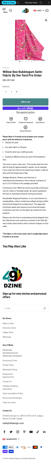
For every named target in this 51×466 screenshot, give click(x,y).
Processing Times (10, 360)
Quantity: (6, 86)
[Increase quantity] (16, 91)
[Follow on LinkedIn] (44, 432)
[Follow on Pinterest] (24, 432)
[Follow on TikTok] (37, 432)
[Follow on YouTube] (31, 432)
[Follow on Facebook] (4, 432)
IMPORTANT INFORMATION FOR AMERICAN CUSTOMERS (12, 353)
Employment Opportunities (8, 375)
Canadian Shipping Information (10, 387)
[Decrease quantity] (6, 91)
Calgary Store (8, 332)
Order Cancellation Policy (13, 393)
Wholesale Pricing (10, 369)
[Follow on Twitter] (11, 432)
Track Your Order (9, 402)
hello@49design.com (13, 423)
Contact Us (7, 381)
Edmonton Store (31, 2)
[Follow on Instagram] (17, 432)
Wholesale (7, 337)
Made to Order (9, 2)
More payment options (25, 112)
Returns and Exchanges (12, 398)
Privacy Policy (8, 365)
